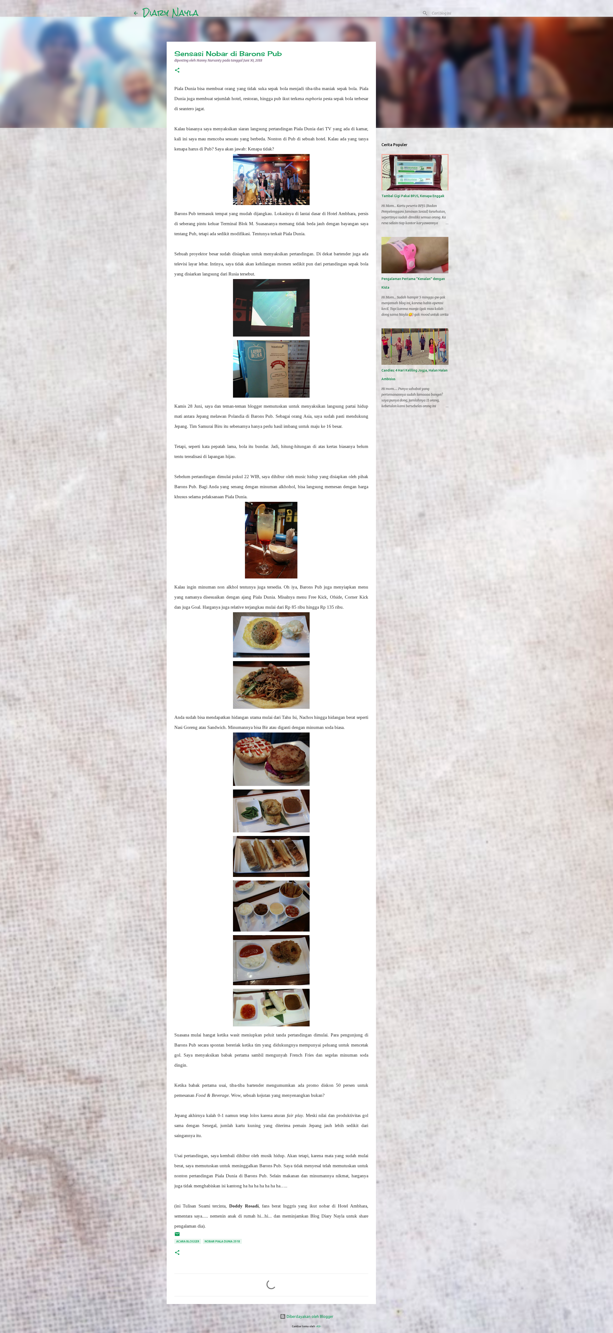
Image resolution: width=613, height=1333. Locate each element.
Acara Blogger (187, 1241)
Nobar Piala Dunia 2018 (222, 1241)
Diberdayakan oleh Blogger (309, 1316)
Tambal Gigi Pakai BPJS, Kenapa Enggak (412, 196)
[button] (177, 70)
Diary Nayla (170, 13)
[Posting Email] (177, 1235)
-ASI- (318, 1326)
